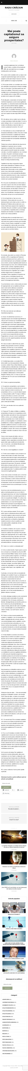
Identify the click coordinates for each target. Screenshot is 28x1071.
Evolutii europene (7, 1010)
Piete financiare (6, 1042)
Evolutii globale (6, 1013)
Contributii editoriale (8, 1002)
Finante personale (7, 1019)
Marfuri (4, 1030)
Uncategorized (6, 1053)
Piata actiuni (5, 1036)
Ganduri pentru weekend (9, 1022)
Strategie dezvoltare (8, 1050)
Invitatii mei (5, 1028)
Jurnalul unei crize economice (14, 928)
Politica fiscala (6, 1045)
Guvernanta (5, 1025)
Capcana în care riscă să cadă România (14, 973)
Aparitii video (5, 999)
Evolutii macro (6, 1016)
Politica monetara (7, 1047)
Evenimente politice (7, 1005)
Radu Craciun (14, 61)
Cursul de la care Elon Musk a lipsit (14, 958)
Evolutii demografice (8, 1008)
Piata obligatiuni (6, 1039)
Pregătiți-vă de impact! (14, 914)
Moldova (4, 1033)
